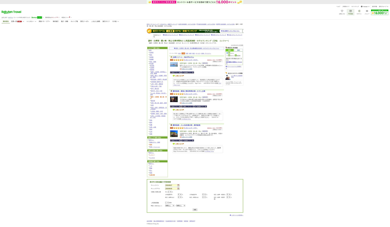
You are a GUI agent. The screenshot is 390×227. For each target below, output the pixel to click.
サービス (198, 53)
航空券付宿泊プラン (187, 72)
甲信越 (151, 63)
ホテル (232, 53)
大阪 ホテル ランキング (235, 35)
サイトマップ (355, 6)
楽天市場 (374, 6)
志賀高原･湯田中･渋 (157, 81)
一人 (151, 166)
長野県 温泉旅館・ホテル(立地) (225, 24)
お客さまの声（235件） (191, 94)
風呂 (193, 53)
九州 (151, 131)
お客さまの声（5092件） (191, 60)
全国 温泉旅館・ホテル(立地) (186, 24)
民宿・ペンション (155, 147)
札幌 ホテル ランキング (171, 35)
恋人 (151, 170)
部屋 (187, 53)
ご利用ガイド (345, 6)
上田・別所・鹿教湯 (157, 84)
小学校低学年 (193, 194)
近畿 (151, 125)
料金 (157, 205)
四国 (151, 129)
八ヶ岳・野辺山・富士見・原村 (158, 93)
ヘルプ (338, 6)
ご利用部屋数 (155, 203)
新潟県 (152, 65)
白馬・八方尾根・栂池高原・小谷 (157, 116)
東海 (151, 122)
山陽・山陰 (153, 127)
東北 (151, 55)
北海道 (151, 52)
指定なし (151, 140)
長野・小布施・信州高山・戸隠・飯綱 (158, 72)
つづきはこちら (186, 119)
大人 (166, 192)
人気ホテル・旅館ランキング (168, 24)
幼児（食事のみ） (170, 197)
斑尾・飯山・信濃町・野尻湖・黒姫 (158, 76)
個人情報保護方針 (159, 221)
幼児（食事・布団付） (220, 194)
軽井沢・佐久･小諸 (156, 91)
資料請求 (192, 221)
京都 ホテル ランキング (219, 35)
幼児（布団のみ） (194, 197)
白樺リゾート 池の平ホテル (183, 57)
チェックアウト (155, 188)
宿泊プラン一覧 (176, 72)
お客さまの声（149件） (191, 128)
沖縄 (151, 134)
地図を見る (205, 63)
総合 (179, 53)
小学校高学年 (168, 194)
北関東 (151, 57)
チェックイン (155, 185)
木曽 (152, 105)
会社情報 (149, 221)
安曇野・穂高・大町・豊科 (159, 113)
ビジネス (152, 158)
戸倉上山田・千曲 (156, 86)
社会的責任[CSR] (171, 221)
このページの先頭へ (237, 215)
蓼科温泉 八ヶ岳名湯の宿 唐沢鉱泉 (186, 125)
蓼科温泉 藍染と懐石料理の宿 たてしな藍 (189, 91)
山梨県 (152, 67)
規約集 (186, 221)
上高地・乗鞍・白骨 (157, 111)
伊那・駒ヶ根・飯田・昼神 (159, 103)
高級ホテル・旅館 (155, 142)
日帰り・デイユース (187, 106)
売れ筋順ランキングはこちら (230, 31)
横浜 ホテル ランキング (203, 35)
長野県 (152, 69)
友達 (151, 172)
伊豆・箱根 (153, 61)
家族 (151, 168)
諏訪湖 (153, 100)
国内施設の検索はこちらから (234, 62)
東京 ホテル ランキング (187, 35)
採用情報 (179, 221)
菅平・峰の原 (155, 88)
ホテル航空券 (235, 55)
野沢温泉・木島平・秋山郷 (159, 79)
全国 (150, 50)
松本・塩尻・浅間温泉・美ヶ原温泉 (158, 108)
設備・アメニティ (206, 53)
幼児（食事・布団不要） (219, 198)
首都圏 (151, 59)
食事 (190, 53)
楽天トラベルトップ (153, 24)
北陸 (151, 120)
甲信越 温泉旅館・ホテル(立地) (206, 24)
